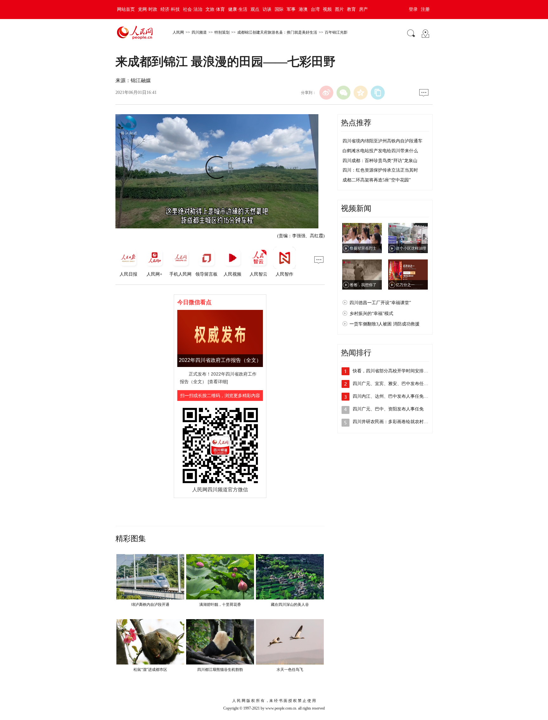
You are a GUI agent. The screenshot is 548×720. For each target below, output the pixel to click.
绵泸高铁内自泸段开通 (150, 604)
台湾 (315, 9)
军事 (291, 9)
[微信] (343, 93)
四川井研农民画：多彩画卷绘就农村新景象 (395, 421)
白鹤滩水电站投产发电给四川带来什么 (380, 150)
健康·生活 (237, 9)
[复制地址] (378, 93)
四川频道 (199, 32)
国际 (279, 9)
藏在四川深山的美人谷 (290, 604)
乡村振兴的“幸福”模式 (371, 313)
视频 (327, 9)
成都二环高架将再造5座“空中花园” (376, 180)
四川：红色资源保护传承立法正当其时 (380, 170)
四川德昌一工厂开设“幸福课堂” (380, 302)
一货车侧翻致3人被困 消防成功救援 (384, 324)
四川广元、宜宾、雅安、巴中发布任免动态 (395, 383)
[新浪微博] (326, 93)
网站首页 (126, 9)
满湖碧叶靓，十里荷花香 (220, 604)
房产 (363, 9)
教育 (351, 9)
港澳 (303, 9)
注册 (425, 9)
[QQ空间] (361, 93)
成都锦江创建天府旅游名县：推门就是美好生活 (277, 32)
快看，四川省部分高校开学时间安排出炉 (393, 371)
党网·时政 (147, 9)
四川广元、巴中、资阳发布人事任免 (388, 409)
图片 (339, 9)
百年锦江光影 (336, 32)
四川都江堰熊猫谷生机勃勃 (220, 669)
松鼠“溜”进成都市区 (150, 669)
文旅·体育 (215, 9)
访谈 (267, 9)
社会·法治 (192, 9)
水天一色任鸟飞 (290, 669)
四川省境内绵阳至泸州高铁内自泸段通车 (382, 141)
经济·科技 (170, 9)
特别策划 (222, 32)
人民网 (178, 32)
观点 (255, 9)
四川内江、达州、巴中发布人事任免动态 (393, 396)
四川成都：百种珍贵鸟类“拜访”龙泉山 (379, 160)
